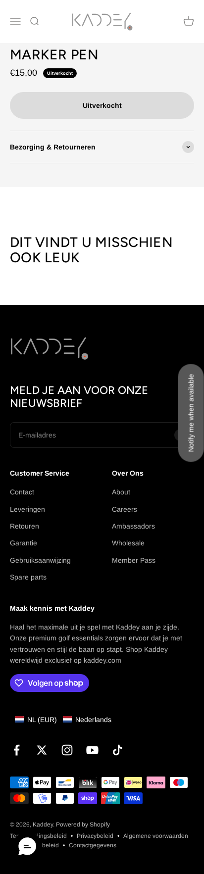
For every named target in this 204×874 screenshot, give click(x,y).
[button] (63, 720)
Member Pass (133, 560)
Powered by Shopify (83, 824)
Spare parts (28, 577)
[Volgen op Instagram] (67, 750)
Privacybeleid (95, 835)
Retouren (24, 526)
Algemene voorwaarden (155, 835)
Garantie (23, 543)
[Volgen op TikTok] (117, 750)
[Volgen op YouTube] (92, 750)
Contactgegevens (92, 845)
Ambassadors (133, 526)
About (121, 492)
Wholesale (128, 543)
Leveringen (27, 509)
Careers (124, 509)
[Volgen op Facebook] (16, 750)
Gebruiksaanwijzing (40, 560)
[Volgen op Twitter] (42, 750)
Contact (22, 492)
